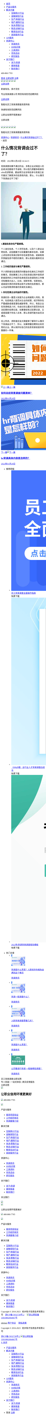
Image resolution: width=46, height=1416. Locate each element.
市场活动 (15, 53)
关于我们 (10, 59)
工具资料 (15, 50)
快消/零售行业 (17, 25)
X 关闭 (4, 1342)
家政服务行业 (17, 35)
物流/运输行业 (17, 28)
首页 (8, 4)
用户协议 (12, 1323)
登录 (3, 78)
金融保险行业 (17, 16)
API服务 (10, 38)
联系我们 (15, 69)
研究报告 (15, 56)
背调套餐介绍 (12, 1121)
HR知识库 (15, 47)
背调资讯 (15, 44)
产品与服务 (11, 7)
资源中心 (10, 41)
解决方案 (10, 10)
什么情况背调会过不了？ (31, 137)
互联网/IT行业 (17, 13)
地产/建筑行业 (17, 22)
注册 (16, 78)
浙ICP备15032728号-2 (14, 1315)
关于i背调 (15, 62)
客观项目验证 (12, 1115)
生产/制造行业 (17, 19)
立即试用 (10, 78)
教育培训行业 (17, 32)
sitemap (4, 1323)
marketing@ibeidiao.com (14, 1105)
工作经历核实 (12, 1118)
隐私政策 (22, 1323)
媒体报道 (15, 66)
